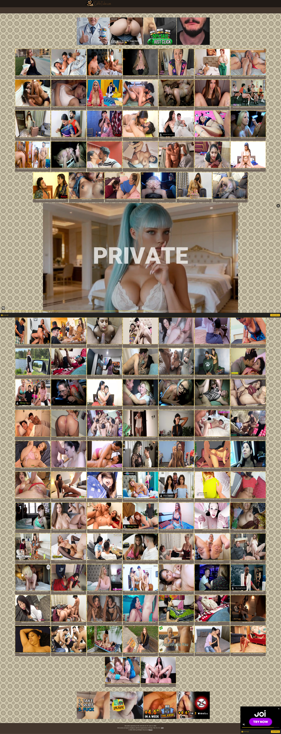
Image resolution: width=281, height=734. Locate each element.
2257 (162, 728)
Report (150, 729)
